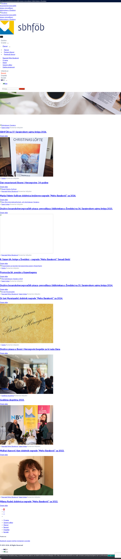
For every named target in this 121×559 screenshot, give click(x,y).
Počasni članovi (9, 52)
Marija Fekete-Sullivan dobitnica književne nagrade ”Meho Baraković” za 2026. (38, 195)
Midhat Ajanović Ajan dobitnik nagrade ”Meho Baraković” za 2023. (32, 450)
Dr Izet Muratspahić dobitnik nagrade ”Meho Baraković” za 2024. (31, 298)
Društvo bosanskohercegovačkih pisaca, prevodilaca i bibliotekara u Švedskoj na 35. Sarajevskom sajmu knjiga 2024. (56, 285)
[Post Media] (8, 125)
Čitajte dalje (4, 136)
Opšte (3, 178)
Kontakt (6, 532)
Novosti (6, 527)
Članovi (5, 46)
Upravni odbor (7, 65)
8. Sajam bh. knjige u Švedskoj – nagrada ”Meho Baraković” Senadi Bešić (35, 259)
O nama (3, 43)
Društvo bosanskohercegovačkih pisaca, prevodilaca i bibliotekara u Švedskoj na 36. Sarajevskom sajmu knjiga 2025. (56, 208)
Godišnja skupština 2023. (12, 399)
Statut (5, 63)
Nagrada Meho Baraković (11, 58)
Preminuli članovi (9, 54)
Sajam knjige (5, 128)
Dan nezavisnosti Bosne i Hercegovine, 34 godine (24, 182)
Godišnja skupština (7, 396)
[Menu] (6, 80)
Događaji (6, 530)
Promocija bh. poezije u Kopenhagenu (18, 272)
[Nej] (0, 558)
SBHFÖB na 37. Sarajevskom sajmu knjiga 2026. (23, 131)
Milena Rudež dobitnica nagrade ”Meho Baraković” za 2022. (29, 501)
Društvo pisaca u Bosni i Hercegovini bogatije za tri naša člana (30, 349)
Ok (109, 555)
